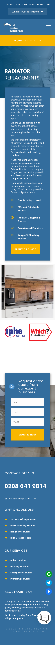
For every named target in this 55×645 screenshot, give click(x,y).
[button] (27, 435)
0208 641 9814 (25, 486)
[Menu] (48, 27)
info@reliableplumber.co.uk (22, 498)
